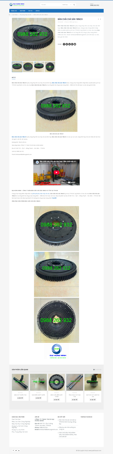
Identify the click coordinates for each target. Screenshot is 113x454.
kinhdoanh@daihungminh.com (48, 429)
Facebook (64, 44)
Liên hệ (37, 11)
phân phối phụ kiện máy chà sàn (41, 193)
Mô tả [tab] (13, 77)
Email (75, 44)
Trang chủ (14, 11)
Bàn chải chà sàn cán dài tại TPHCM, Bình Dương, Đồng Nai (67, 422)
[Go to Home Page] (9, 15)
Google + (72, 44)
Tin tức (30, 11)
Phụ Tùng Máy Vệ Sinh (20, 432)
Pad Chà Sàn (16, 419)
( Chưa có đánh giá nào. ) (71, 22)
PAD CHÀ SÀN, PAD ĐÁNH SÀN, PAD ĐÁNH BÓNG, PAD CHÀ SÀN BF (68, 435)
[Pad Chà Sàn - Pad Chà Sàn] (17, 5)
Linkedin (19, 450)
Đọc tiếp (21, 398)
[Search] (74, 4)
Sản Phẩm (22, 11)
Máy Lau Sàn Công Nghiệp (21, 421)
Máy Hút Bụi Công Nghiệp (21, 424)
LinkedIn (69, 44)
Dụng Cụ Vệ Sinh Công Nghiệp (20, 426)
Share (60, 44)
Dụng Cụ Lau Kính (18, 430)
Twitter (67, 44)
